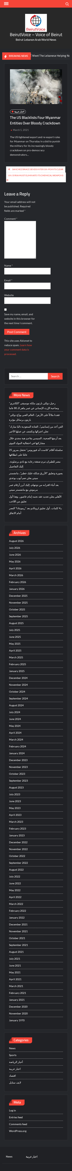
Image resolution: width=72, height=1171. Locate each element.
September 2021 (18, 944)
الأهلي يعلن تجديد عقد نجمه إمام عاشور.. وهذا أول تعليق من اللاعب (35, 499)
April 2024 (15, 732)
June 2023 (15, 801)
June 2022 (15, 883)
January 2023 (17, 835)
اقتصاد (12, 1075)
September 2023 (18, 780)
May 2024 (14, 725)
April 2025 (15, 650)
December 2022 (18, 842)
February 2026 (17, 582)
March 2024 (16, 739)
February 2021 (17, 992)
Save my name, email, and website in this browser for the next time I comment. (19, 319)
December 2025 (18, 595)
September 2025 (18, 616)
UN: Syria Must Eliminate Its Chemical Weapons (35, 175)
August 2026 (16, 540)
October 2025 (17, 609)
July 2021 (14, 958)
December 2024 (18, 677)
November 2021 (18, 931)
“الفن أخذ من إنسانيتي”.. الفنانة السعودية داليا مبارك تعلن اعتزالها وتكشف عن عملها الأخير (36, 429)
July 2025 (14, 629)
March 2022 (16, 903)
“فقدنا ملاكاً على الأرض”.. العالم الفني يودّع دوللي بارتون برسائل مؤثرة (34, 417)
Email (8, 280)
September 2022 (18, 862)
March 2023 (16, 821)
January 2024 (17, 753)
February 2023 (17, 828)
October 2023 (17, 773)
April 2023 (15, 814)
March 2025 (16, 657)
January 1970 (17, 1020)
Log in (12, 1110)
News (12, 1048)
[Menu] (6, 3)
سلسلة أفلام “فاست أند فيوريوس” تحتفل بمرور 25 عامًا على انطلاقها (36, 452)
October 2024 (17, 691)
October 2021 (17, 938)
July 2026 (14, 547)
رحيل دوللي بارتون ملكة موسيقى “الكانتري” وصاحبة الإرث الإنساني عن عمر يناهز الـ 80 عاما (34, 406)
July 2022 (14, 876)
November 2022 (18, 849)
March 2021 (16, 986)
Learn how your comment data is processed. (18, 350)
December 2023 (18, 760)
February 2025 (17, 664)
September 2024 (18, 698)
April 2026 (15, 568)
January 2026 (17, 588)
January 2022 (17, 917)
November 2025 (18, 602)
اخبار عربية (19, 111)
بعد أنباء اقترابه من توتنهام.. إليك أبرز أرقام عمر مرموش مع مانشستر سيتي (34, 487)
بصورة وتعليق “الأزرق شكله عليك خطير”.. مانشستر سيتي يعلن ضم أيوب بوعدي (36, 476)
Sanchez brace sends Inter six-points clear (37, 169)
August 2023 (16, 787)
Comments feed (18, 1124)
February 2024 (17, 746)
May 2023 (14, 808)
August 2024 (16, 705)
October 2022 (17, 855)
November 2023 (18, 766)
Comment (10, 218)
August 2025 (16, 623)
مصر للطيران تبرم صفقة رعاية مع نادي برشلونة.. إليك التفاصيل (35, 464)
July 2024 (14, 712)
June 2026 (15, 554)
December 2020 (18, 1006)
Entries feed (16, 1117)
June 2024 (15, 719)
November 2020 (18, 1013)
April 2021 (15, 979)
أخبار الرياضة (16, 1061)
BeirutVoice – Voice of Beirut (36, 34)
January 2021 (17, 999)
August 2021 (16, 951)
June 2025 (15, 636)
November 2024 (18, 684)
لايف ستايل (15, 1082)
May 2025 (14, 643)
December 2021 (18, 924)
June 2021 (15, 965)
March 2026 (16, 575)
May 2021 (14, 972)
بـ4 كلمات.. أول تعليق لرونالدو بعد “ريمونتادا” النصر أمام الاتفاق (35, 511)
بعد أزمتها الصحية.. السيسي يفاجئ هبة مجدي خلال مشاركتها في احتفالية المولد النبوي (35, 441)
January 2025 (17, 671)
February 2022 (17, 910)
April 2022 (15, 897)
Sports (12, 1055)
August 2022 (16, 869)
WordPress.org (17, 1131)
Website (9, 295)
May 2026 (14, 561)
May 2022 (14, 890)
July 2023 (14, 794)
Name (8, 265)
